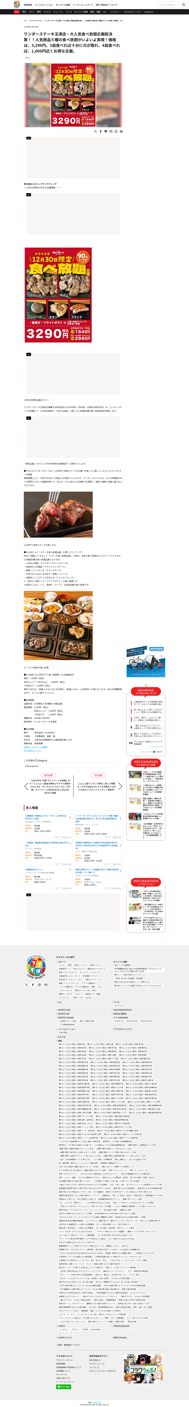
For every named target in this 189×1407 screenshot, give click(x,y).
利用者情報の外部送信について (68, 1367)
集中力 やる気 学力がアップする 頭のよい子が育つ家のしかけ (129, 1192)
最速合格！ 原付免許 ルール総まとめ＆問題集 (76, 1228)
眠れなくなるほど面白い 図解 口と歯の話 (141, 1083)
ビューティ (58, 11)
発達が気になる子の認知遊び (124, 1188)
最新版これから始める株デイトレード (101, 1303)
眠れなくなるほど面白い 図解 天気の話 (105, 1073)
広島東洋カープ (64, 968)
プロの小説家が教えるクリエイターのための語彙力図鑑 (80, 1285)
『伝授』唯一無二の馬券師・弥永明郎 (128, 978)
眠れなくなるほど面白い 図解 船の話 (133, 1051)
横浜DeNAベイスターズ (96, 968)
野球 (24, 11)
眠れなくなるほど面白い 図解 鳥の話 (72, 1051)
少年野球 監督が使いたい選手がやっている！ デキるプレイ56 (118, 1256)
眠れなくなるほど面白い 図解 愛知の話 (135, 1058)
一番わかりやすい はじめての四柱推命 (135, 1296)
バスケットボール (65, 990)
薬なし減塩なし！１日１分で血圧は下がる (131, 1159)
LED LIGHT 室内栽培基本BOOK (101, 1307)
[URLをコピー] (116, 131)
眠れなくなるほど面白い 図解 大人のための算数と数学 (117, 1130)
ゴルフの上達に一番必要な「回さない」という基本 (115, 1228)
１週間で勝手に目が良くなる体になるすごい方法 (77, 1152)
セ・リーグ (63, 1333)
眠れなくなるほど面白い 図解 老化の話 (105, 1080)
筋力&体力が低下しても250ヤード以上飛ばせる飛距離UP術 (118, 1249)
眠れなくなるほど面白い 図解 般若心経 (137, 1073)
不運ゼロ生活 (98, 1300)
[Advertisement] (73, 158)
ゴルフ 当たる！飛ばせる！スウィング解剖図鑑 (76, 1235)
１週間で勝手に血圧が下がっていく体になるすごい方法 (80, 1156)
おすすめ (62, 1037)
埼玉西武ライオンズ (90, 976)
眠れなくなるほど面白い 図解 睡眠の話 (73, 1069)
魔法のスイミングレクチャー (114, 1271)
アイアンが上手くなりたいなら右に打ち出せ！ (76, 1231)
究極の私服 (132, 1321)
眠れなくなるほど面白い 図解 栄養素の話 (107, 1083)
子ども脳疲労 (98, 1192)
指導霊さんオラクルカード (69, 1296)
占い (105, 11)
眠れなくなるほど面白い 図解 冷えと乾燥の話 (113, 1123)
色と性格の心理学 (110, 1210)
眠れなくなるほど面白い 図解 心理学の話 (107, 1091)
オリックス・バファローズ (90, 972)
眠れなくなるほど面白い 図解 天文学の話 (107, 1094)
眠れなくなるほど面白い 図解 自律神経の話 (112, 1120)
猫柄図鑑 (84, 1310)
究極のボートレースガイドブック (71, 1303)
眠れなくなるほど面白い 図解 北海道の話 (74, 1102)
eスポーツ (79, 994)
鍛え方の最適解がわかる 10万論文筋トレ (136, 1174)
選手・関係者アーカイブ (69, 1344)
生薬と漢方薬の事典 (123, 1307)
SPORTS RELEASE (36, 20)
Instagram (148, 11)
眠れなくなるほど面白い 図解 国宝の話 (73, 1065)
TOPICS (61, 1326)
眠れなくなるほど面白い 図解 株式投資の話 (110, 1105)
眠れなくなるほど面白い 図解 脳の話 (103, 1051)
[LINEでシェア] (105, 131)
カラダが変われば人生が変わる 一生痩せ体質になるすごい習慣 (82, 1170)
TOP (25, 20)
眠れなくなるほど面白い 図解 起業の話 (105, 1062)
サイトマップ (61, 1374)
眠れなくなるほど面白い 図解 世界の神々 (74, 1094)
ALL (16, 11)
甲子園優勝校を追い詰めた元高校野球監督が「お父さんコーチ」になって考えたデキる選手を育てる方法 (138, 969)
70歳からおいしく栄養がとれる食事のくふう (117, 1166)
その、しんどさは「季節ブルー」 (71, 1202)
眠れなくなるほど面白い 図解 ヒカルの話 (107, 1098)
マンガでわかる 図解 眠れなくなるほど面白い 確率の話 (79, 1141)
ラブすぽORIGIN (121, 1017)
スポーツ (62, 961)
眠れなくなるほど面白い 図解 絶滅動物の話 (145, 1105)
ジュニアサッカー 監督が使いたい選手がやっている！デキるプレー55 (111, 1220)
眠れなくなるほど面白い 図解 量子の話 (137, 1076)
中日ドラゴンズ (79, 968)
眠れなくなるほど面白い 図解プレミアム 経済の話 (119, 1138)
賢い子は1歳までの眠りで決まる (142, 1177)
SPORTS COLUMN (66, 1017)
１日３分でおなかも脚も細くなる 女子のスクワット (99, 1174)
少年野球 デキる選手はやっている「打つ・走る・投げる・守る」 (83, 1260)
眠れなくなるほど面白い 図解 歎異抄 (133, 1055)
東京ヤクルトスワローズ (68, 972)
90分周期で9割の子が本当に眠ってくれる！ (75, 1181)
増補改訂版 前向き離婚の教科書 (71, 1220)
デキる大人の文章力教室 (120, 1278)
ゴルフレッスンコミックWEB (101, 1371)
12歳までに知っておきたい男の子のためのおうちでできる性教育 (83, 1184)
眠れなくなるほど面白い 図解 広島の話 (73, 1076)
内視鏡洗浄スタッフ (34, 869)
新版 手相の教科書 (129, 1289)
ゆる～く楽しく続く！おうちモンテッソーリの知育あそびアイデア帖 (136, 1184)
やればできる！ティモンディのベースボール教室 (128, 1260)
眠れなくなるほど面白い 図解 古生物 (72, 1055)
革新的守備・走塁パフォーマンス (71, 1264)
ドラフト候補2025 (82, 986)
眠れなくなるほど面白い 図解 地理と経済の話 (113, 1116)
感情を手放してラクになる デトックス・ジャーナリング (80, 1210)
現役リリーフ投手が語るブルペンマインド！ (131, 975)
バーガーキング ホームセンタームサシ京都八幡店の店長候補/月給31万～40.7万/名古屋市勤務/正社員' (96, 818)
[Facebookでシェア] (100, 131)
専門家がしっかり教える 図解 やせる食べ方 (75, 1145)
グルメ (27, 57)
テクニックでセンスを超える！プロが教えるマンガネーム (80, 1318)
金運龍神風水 (111, 1300)
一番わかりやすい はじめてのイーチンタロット (99, 1296)
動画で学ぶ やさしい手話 (132, 1199)
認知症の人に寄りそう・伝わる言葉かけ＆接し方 (77, 1199)
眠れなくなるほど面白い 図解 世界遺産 (105, 1069)
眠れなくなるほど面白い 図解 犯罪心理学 (74, 1098)
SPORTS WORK (132, 1021)
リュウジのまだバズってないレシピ (72, 1321)
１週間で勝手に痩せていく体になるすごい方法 (113, 1148)
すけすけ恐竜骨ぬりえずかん (89, 1177)
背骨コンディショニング (118, 1170)
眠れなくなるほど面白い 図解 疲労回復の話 (145, 1112)
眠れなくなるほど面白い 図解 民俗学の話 (141, 1094)
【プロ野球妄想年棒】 (67, 1024)
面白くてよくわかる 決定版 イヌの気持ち (105, 1310)
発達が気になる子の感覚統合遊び (150, 1188)
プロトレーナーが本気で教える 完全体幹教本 (76, 1274)
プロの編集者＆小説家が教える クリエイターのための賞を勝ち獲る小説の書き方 (89, 1289)
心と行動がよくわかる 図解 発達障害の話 (109, 1145)
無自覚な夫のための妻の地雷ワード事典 (130, 1217)
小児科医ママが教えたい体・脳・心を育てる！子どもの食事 (116, 1181)
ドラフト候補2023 (88, 983)
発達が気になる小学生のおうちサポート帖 (75, 1192)
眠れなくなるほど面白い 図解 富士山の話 (141, 1091)
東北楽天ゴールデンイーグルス (70, 979)
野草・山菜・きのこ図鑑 (142, 1307)
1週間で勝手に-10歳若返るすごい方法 (142, 1145)
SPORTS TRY (119, 1021)
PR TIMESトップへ (32, 750)
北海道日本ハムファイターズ (69, 976)
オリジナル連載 (63, 4)
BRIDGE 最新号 (120, 1013)
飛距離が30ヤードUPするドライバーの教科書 (76, 1249)
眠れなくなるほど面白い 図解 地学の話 (137, 1069)
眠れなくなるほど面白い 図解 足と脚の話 (138, 1080)
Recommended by (146, 752)
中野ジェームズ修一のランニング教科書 (120, 1267)
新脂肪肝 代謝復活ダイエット (112, 1163)
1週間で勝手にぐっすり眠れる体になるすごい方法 (117, 1152)
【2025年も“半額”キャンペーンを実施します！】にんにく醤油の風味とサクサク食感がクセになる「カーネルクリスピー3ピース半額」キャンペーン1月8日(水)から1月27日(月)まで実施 (50, 786)
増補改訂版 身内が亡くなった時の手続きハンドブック (79, 1195)
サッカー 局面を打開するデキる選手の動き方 (103, 1264)
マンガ (69, 11)
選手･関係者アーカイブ (106, 4)
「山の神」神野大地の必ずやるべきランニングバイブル (80, 1271)
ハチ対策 (84, 1329)
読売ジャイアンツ (80, 965)
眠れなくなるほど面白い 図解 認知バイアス (110, 1112)
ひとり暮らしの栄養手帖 (103, 1159)
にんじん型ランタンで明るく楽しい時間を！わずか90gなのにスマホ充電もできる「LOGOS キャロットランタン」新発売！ (96, 786)
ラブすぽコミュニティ (123, 1029)
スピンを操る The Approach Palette (121, 1238)
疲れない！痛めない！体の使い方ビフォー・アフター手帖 (117, 1274)
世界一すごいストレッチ (139, 1170)
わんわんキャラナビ (137, 1292)
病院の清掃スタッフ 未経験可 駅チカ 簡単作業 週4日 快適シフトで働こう (97, 871)
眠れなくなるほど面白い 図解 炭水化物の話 (110, 1109)
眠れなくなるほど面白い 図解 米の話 (129, 1044)
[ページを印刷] (121, 131)
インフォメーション (44, 4)
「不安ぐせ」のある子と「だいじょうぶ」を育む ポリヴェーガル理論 (85, 1206)
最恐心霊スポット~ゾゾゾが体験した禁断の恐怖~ (106, 1321)
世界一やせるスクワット (68, 1174)
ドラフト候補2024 (66, 986)
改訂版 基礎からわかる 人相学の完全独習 (112, 1292)
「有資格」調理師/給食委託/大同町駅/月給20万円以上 (46, 844)
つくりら (92, 1367)
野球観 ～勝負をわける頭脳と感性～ (119, 1253)
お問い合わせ (61, 1378)
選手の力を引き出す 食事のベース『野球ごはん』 (132, 982)
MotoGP (89, 997)
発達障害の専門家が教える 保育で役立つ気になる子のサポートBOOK (85, 1188)
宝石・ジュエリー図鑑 (67, 1177)
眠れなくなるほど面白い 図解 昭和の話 (105, 1065)
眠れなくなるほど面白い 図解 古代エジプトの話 (114, 1127)
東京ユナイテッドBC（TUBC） (86, 990)
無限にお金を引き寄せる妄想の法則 (132, 1300)
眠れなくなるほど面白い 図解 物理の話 (105, 1076)
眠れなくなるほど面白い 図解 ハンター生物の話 (77, 1130)
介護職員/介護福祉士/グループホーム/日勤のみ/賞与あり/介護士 (46, 817)
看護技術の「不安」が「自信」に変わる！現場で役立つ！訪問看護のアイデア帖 (132, 1195)
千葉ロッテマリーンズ (93, 979)
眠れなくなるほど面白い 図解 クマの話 (103, 1058)
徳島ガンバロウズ (65, 994)
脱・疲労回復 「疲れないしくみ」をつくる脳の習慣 (78, 1163)
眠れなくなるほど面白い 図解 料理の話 (73, 1080)
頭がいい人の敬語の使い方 (150, 1220)
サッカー (62, 965)
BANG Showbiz (120, 1337)
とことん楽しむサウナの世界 (137, 1318)
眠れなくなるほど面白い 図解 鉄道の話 (73, 1073)
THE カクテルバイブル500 (68, 1310)
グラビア (47, 11)
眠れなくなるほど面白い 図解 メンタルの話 (108, 1102)
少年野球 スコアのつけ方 (144, 1253)
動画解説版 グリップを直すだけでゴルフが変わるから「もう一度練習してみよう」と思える (93, 1246)
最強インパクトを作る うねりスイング (142, 1231)
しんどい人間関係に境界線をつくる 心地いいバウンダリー (136, 1206)
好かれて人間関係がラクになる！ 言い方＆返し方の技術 (117, 1282)
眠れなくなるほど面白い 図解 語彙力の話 (74, 1091)
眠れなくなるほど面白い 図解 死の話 (103, 1047)
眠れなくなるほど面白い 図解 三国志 (103, 1055)
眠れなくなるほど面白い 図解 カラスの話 (107, 1087)
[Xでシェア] (95, 131)
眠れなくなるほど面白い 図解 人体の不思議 (75, 1112)
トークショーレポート (83, 4)
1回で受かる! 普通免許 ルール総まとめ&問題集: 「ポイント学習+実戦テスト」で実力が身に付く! (95, 1224)
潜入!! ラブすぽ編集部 (122, 965)
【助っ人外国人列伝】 (87, 1021)
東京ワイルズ (78, 997)
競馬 (39, 11)
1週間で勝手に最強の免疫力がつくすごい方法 (76, 1148)
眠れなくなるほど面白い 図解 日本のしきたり (76, 1123)
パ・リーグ (74, 1333)
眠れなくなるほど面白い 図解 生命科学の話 (75, 1105)
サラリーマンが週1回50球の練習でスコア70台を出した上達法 (82, 1238)
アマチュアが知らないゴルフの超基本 (110, 1231)
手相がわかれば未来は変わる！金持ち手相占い (76, 1292)
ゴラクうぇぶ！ (120, 1005)
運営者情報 (60, 1363)
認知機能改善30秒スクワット (109, 1199)
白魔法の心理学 (125, 1210)
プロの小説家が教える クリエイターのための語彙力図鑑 (124, 1285)
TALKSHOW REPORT (123, 1010)
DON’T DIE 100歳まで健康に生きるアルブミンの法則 (78, 1166)
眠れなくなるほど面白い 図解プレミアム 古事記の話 (78, 1138)
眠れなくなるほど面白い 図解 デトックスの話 (76, 1116)
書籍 (92, 11)
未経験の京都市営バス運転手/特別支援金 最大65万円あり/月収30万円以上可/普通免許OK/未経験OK (96, 845)
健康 (99, 11)
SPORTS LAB (63, 1013)
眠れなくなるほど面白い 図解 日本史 (72, 1058)
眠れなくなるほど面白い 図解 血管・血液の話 (76, 1120)
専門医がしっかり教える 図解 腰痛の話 (117, 1141)
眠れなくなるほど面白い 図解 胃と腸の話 (74, 1083)
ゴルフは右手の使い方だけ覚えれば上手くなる (114, 1235)
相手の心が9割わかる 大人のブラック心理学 (75, 1213)
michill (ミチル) (65, 1337)
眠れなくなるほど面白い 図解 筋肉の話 (137, 1062)
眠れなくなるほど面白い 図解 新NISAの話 (144, 1109)
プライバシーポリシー (65, 1360)
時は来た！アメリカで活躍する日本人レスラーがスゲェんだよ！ (138, 985)
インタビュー (115, 11)
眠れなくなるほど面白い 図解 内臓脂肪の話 (75, 1109)
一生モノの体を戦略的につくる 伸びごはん (75, 1159)
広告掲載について (63, 1371)
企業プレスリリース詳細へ (36, 746)
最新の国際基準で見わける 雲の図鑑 (72, 1307)
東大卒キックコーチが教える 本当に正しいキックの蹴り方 (81, 1267)
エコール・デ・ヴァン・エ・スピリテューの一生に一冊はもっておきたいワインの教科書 (92, 1314)
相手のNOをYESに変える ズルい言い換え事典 (76, 1282)
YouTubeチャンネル (132, 11)
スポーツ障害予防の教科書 (138, 1271)
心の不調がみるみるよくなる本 (98, 1202)
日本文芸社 (63, 1032)
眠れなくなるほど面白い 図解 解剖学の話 (74, 1087)
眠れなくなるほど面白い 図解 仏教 (100, 1044)
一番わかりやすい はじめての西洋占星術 (75, 1300)
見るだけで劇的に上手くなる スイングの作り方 (76, 1242)
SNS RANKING (95, 1329)
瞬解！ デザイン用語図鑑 (114, 1318)
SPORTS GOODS (146, 1021)
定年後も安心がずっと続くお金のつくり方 (133, 1303)
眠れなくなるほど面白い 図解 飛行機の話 (141, 1098)
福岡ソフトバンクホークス (69, 983)
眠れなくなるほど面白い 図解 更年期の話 (141, 1087)
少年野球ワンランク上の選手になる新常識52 (75, 1256)
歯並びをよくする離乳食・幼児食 (115, 1177)
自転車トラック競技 (92, 994)
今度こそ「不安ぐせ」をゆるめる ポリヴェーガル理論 (133, 1202)
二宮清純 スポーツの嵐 (67, 1021)
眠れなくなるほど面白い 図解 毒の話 (133, 1047)
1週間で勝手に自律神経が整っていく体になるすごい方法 (124, 1156)
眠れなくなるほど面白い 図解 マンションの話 (76, 1127)
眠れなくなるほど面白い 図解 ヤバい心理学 (144, 1102)
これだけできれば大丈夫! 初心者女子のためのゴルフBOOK (81, 1253)
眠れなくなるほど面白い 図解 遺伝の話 (73, 1062)
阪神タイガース (96, 965)
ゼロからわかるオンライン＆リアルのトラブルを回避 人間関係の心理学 (86, 1217)
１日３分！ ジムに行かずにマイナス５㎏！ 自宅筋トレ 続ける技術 (84, 1278)
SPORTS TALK (64, 1010)
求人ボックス (67, 837)
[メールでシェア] (110, 131)
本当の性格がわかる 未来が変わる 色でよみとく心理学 (115, 1213)
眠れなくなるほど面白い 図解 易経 (72, 1044)
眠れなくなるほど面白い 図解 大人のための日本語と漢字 (80, 1134)
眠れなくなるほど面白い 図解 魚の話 (72, 1047)
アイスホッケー (64, 997)
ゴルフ (31, 11)
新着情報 (28, 4)
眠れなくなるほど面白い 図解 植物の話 (137, 1065)
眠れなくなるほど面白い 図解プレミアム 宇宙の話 (123, 1134)
